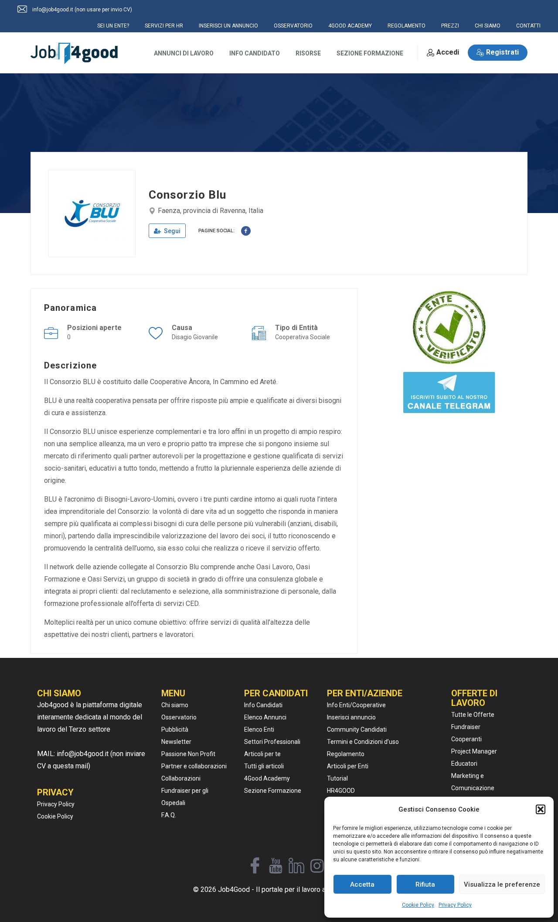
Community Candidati (357, 729)
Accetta (362, 884)
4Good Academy (267, 778)
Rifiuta (425, 884)
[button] (540, 809)
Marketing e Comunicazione (472, 781)
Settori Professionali (272, 741)
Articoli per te (262, 753)
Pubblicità (174, 729)
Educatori (464, 763)
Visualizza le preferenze (502, 884)
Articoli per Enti (347, 766)
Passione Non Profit (188, 753)
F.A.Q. (168, 815)
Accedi (447, 52)
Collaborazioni (181, 778)
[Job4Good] (74, 53)
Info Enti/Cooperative (356, 705)
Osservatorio (179, 717)
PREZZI (450, 26)
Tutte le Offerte (472, 714)
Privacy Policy (455, 905)
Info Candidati (263, 705)
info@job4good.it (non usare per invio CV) (82, 10)
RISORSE (308, 53)
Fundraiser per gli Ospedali (184, 796)
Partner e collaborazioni (194, 766)
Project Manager (474, 751)
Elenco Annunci (265, 717)
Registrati (502, 52)
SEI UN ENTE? (113, 26)
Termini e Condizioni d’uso (363, 741)
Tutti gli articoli (264, 766)
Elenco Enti (259, 729)
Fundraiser (465, 726)
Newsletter (176, 741)
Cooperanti (466, 739)
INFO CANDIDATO (254, 53)
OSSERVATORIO (293, 26)
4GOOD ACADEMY (350, 26)
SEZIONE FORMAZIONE (370, 53)
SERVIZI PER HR (164, 26)
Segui (171, 230)
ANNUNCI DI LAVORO (184, 53)
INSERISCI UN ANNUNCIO (228, 26)
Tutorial (337, 778)
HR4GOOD (341, 790)
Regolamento (345, 753)
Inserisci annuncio (351, 717)
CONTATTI (528, 26)
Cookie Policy (418, 905)
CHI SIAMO (487, 26)
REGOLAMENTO (406, 26)
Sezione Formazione (272, 790)
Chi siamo (174, 705)
